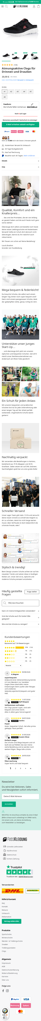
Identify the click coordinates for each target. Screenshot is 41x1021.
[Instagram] (7, 990)
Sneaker (5, 945)
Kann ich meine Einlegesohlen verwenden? (18, 611)
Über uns (5, 980)
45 (31, 92)
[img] (16, 672)
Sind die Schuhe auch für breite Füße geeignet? (16, 617)
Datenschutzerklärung (10, 970)
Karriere (5, 977)
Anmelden (9, 804)
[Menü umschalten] (2, 6)
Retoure (5, 910)
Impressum (6, 963)
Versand (20, 80)
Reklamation (6, 917)
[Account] (33, 6)
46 (5, 97)
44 (24, 92)
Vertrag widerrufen (11, 921)
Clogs (4, 951)
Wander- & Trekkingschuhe (12, 941)
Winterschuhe (7, 938)
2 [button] (15, 768)
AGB (3, 967)
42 (11, 92)
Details (4, 161)
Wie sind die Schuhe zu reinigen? (15, 624)
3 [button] (20, 768)
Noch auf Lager (20, 114)
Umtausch (30, 80)
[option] (20, 29)
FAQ (3, 167)
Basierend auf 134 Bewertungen (17, 643)
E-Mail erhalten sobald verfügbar (20, 124)
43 (18, 92)
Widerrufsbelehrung (10, 973)
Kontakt (5, 907)
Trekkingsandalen (8, 948)
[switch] (5, 1017)
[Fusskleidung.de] (20, 6)
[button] (7, 65)
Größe (4, 87)
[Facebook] (3, 990)
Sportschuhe (7, 934)
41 (5, 92)
